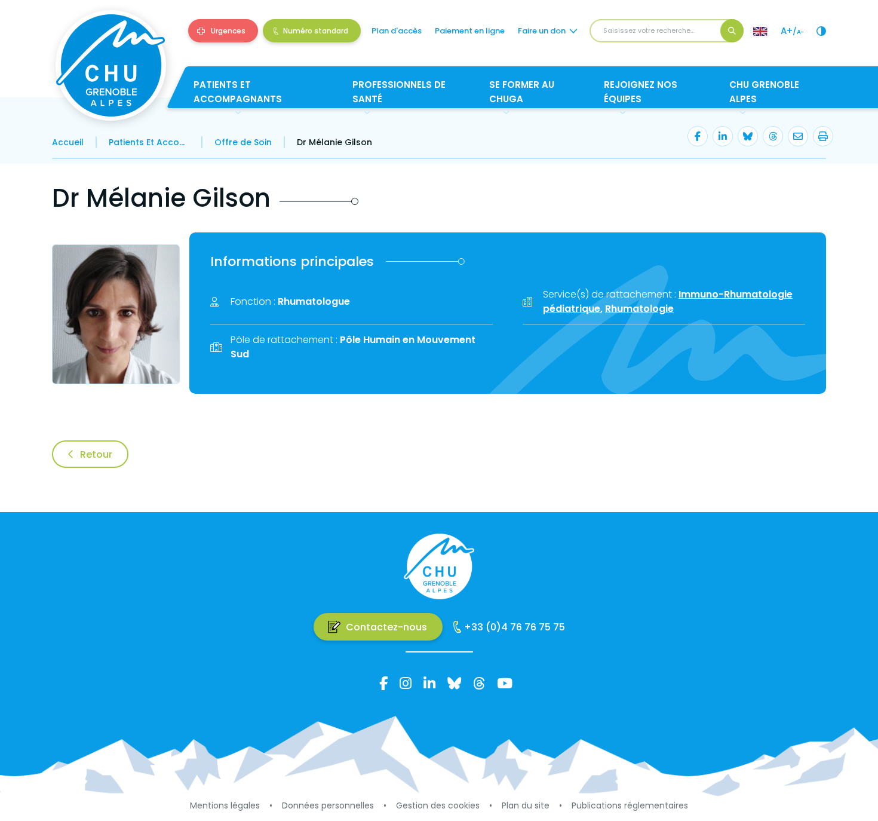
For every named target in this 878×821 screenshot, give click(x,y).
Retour (96, 454)
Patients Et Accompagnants (149, 142)
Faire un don (542, 30)
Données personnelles (328, 805)
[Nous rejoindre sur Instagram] (405, 683)
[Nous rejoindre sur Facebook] (383, 683)
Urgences (228, 31)
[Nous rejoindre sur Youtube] (504, 683)
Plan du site (525, 805)
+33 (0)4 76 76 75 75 (514, 627)
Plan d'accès (397, 30)
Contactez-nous (386, 627)
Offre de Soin (243, 142)
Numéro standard (315, 31)
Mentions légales (225, 805)
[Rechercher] (732, 30)
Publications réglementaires (630, 805)
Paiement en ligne (470, 30)
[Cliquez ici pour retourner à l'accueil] (111, 65)
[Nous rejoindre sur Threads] (479, 683)
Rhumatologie (639, 308)
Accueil (68, 142)
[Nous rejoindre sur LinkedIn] (429, 683)
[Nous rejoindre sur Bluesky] (454, 683)
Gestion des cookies (438, 805)
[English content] (760, 31)
